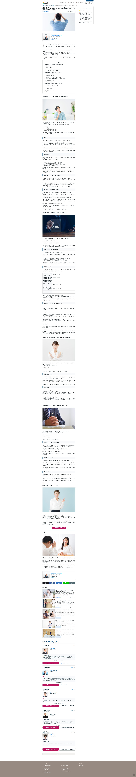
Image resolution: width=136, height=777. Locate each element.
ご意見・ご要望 (65, 765)
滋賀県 (51, 648)
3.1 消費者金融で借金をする (50, 80)
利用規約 (63, 766)
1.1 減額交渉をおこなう (49, 65)
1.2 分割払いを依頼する (49, 67)
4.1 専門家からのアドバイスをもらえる (52, 85)
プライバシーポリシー (66, 768)
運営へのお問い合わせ (47, 772)
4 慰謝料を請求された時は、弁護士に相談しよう (53, 83)
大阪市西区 (54, 692)
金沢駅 (51, 736)
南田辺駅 (51, 714)
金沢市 (54, 734)
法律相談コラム (46, 768)
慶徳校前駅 (51, 671)
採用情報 (81, 766)
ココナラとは (46, 769)
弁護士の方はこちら (90, 0)
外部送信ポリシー (65, 769)
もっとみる (59, 753)
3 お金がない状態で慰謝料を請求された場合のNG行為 (54, 78)
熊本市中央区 (55, 670)
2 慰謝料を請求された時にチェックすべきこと (53, 72)
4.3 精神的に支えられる (49, 88)
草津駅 (51, 649)
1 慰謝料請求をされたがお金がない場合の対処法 (53, 64)
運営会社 (81, 765)
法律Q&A (45, 766)
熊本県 (51, 670)
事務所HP (53, 39)
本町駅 (51, 693)
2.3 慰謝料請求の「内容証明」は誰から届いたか (53, 77)
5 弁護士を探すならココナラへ (50, 90)
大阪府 (51, 692)
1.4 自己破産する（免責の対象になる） (52, 70)
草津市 (54, 648)
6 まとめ (45, 91)
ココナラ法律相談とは (47, 765)
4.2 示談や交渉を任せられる (50, 86)
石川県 (51, 734)
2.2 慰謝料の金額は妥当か (49, 75)
